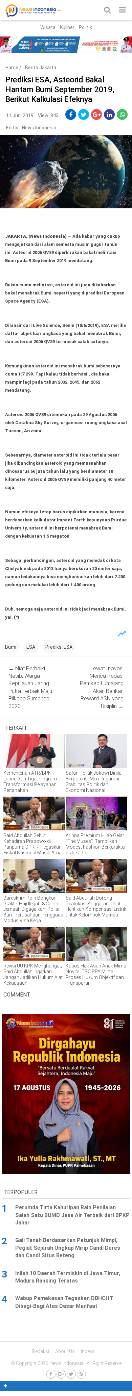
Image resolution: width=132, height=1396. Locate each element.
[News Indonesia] (33, 15)
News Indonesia (39, 127)
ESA (30, 647)
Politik (85, 27)
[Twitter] (71, 1374)
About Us (65, 1351)
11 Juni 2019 (20, 115)
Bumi (10, 647)
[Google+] (61, 1374)
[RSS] (81, 1374)
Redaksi (40, 1351)
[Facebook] (51, 1374)
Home (11, 67)
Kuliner (67, 27)
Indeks (88, 1351)
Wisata (48, 27)
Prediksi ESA (58, 647)
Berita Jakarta (40, 67)
